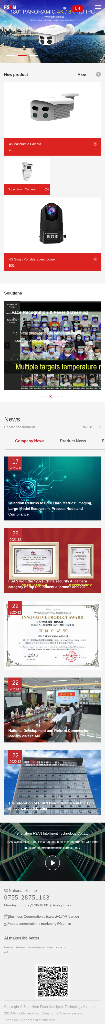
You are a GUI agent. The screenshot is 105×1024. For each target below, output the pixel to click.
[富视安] (16, 7)
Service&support (36, 947)
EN (77, 8)
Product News (73, 441)
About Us (61, 947)
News (50, 947)
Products (8, 947)
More (82, 75)
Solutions (20, 947)
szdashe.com (45, 1020)
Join (6, 952)
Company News (29, 441)
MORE (88, 427)
